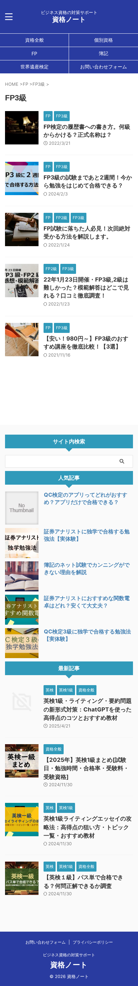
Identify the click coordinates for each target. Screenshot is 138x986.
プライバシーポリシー (93, 942)
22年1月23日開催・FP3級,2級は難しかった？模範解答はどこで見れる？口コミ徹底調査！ (86, 287)
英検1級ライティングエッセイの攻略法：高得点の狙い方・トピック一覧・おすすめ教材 (88, 827)
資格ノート (69, 19)
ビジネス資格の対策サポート (69, 954)
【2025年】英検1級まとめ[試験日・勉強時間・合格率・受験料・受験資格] (86, 768)
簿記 (103, 53)
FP (34, 53)
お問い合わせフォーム (103, 66)
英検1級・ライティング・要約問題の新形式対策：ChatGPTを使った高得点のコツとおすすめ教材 (88, 709)
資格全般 (34, 40)
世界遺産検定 (34, 66)
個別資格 (103, 40)
